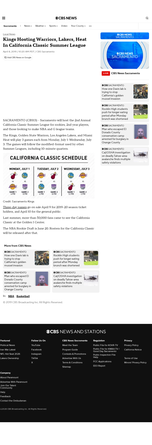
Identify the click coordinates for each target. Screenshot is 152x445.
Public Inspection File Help (104, 356)
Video (64, 26)
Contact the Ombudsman (13, 401)
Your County (77, 26)
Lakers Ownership (9, 358)
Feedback (5, 396)
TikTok (34, 358)
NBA (11, 296)
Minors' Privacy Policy (135, 362)
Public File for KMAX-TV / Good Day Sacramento (106, 350)
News (27, 26)
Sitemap (66, 367)
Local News (9, 34)
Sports (52, 26)
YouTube (35, 345)
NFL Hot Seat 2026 (10, 354)
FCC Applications (102, 361)
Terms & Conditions (72, 362)
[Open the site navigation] (23, 18)
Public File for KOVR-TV (105, 345)
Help (2, 392)
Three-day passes (15, 207)
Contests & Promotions (74, 354)
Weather (40, 26)
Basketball (23, 296)
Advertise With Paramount (13, 382)
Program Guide (70, 349)
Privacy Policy (131, 345)
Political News (7, 345)
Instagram (36, 354)
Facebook (36, 349)
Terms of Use (131, 358)
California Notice (133, 349)
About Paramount (9, 377)
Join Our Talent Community (8, 386)
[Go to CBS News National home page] (66, 18)
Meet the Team (70, 345)
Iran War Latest (7, 349)
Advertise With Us (71, 358)
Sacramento (10, 26)
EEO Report (99, 366)
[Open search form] (147, 18)
